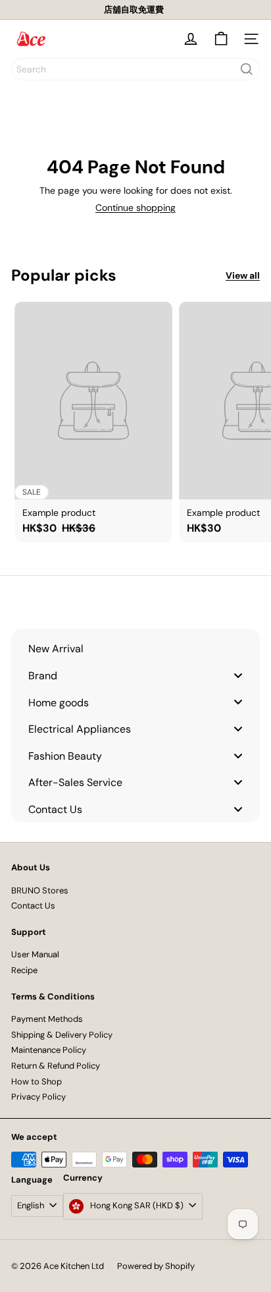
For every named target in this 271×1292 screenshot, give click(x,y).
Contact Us (33, 905)
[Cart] (221, 39)
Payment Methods (47, 1019)
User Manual (35, 954)
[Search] (247, 69)
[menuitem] (135, 648)
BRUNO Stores (39, 890)
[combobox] (135, 69)
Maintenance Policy (48, 1049)
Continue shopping (135, 207)
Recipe (24, 970)
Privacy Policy (38, 1096)
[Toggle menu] (238, 675)
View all (243, 275)
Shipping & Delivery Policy (61, 1034)
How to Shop (36, 1081)
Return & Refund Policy (55, 1065)
